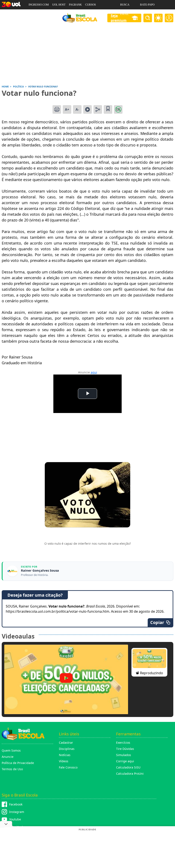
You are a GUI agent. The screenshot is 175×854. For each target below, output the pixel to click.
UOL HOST (59, 4)
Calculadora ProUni (130, 773)
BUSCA (124, 4)
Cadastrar (66, 742)
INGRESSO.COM (39, 4)
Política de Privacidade (18, 763)
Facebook (15, 804)
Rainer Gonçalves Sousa (40, 570)
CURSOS (90, 4)
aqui (94, 372)
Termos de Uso (12, 769)
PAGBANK (75, 4)
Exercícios (123, 742)
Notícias (64, 755)
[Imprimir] (56, 109)
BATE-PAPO (147, 4)
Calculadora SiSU (128, 767)
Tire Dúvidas (125, 749)
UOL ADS (34, 14)
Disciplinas (66, 749)
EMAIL (124, 14)
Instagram (16, 812)
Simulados (123, 755)
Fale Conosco (68, 767)
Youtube (15, 819)
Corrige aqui (125, 761)
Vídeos (63, 761)
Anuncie (7, 757)
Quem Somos (11, 750)
